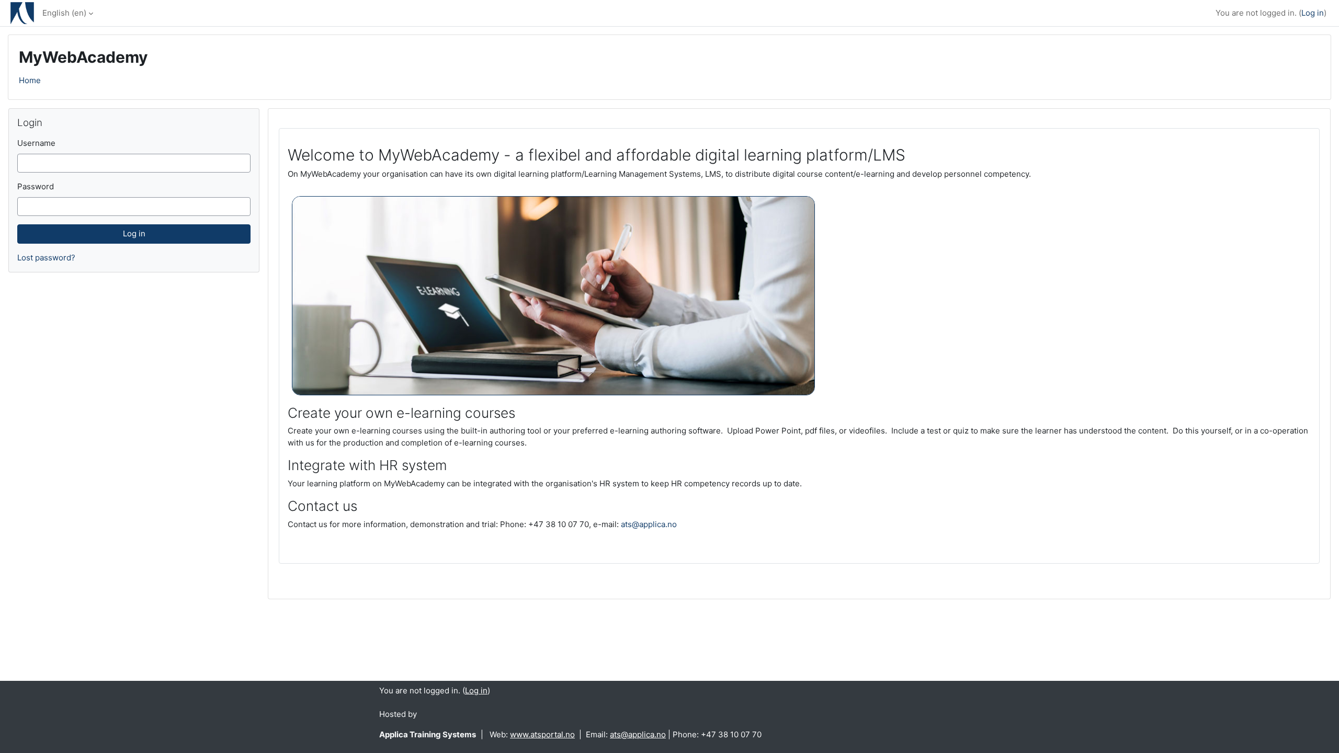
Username (36, 143)
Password (35, 186)
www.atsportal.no (542, 734)
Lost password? (46, 258)
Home (30, 80)
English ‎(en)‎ (64, 13)
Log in (1312, 13)
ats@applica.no (649, 524)
